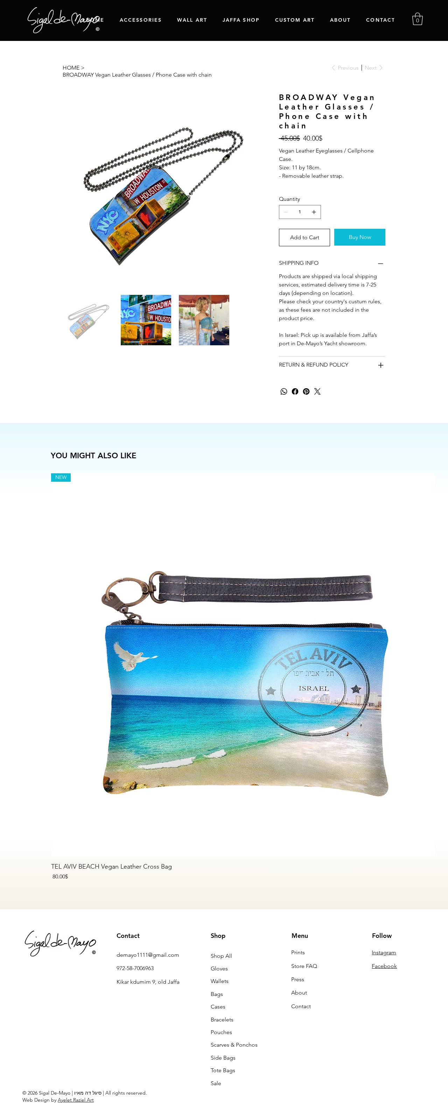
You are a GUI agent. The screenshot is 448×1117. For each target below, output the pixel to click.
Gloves (219, 968)
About (299, 992)
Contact (301, 1006)
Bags (217, 994)
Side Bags (223, 1057)
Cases (218, 1006)
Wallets (220, 981)
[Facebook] (295, 391)
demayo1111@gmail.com (148, 955)
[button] (417, 19)
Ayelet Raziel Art (76, 1100)
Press (297, 979)
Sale (216, 1083)
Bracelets (222, 1019)
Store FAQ (304, 966)
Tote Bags (223, 1070)
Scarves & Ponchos (234, 1044)
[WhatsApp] (284, 391)
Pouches (221, 1032)
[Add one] (314, 212)
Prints (298, 952)
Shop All (221, 956)
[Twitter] (317, 391)
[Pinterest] (306, 391)
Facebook (384, 966)
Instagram (384, 952)
